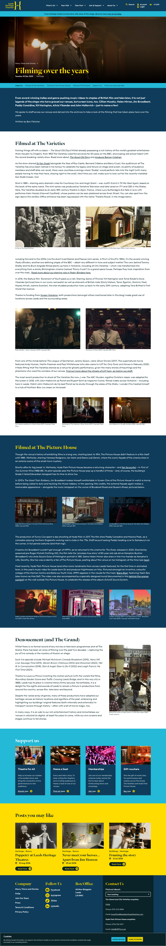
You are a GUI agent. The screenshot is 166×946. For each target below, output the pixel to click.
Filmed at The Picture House (58, 85)
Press (17, 902)
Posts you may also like (114, 85)
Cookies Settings (118, 939)
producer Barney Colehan (108, 157)
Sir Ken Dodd (43, 163)
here (146, 559)
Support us (97, 85)
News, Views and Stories (25, 63)
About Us (113, 6)
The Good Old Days (80, 157)
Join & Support (97, 6)
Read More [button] (22, 869)
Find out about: (113, 889)
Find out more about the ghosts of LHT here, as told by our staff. (99, 371)
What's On (52, 6)
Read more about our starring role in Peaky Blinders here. (61, 272)
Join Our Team (22, 898)
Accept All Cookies (135, 939)
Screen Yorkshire (49, 295)
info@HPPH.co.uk (118, 929)
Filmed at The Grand (81, 85)
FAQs (17, 893)
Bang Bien (122, 572)
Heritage (40, 76)
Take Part (81, 6)
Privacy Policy (22, 912)
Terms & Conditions (24, 907)
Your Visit (67, 6)
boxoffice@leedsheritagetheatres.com (127, 914)
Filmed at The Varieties (34, 85)
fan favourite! (129, 467)
